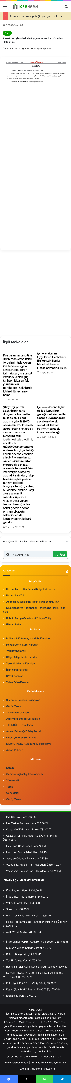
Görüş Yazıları (14, 706)
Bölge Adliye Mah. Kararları (21, 657)
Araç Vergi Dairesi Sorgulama (23, 718)
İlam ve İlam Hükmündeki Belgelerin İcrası (30, 589)
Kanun (10, 767)
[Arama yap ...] (66, 8)
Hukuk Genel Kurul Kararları (22, 644)
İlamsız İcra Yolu (15, 595)
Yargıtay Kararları (16, 650)
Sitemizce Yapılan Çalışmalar (23, 699)
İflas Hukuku (13, 624)
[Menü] (5, 8)
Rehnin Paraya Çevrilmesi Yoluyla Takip (28, 618)
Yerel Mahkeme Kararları (20, 663)
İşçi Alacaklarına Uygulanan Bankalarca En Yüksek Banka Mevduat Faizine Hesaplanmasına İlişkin (52, 361)
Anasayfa (11, 24)
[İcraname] (24, 6)
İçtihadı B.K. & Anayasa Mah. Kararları (28, 638)
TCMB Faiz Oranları (17, 712)
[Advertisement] (35, 203)
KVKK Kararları (14, 675)
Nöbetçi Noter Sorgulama (21, 737)
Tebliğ (9, 786)
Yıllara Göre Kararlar (17, 682)
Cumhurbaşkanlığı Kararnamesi (24, 774)
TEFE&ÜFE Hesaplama (19, 724)
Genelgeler (12, 792)
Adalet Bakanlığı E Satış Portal (23, 731)
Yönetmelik (13, 780)
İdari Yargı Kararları (17, 669)
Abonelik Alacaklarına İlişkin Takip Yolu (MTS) (32, 601)
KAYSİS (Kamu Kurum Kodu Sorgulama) (29, 743)
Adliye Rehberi (14, 750)
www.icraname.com (16, 1062)
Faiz (21, 24)
